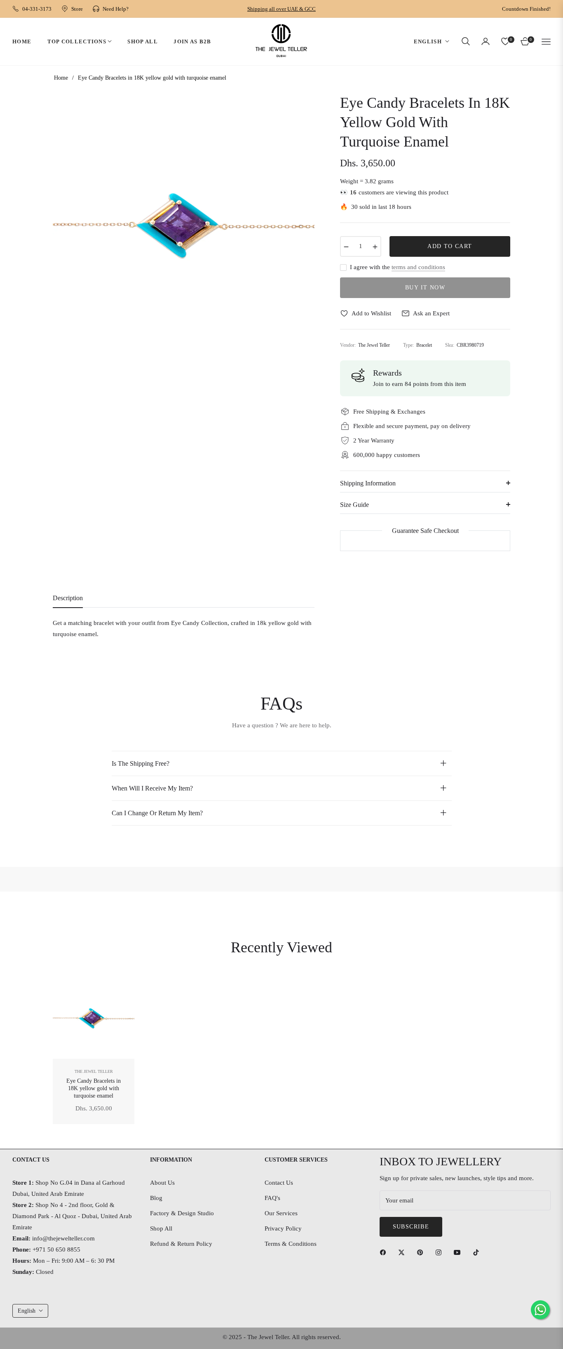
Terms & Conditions (291, 1243)
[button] (466, 41)
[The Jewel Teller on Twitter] (403, 1252)
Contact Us (279, 1182)
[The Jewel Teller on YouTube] (459, 1252)
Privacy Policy (283, 1228)
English (428, 41)
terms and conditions (418, 267)
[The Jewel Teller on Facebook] (385, 1252)
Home (61, 78)
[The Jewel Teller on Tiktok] (478, 1252)
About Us (162, 1182)
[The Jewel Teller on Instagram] (440, 1252)
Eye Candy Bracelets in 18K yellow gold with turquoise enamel (93, 1088)
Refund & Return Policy (181, 1243)
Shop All (161, 1228)
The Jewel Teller (94, 1071)
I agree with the (397, 267)
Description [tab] (68, 597)
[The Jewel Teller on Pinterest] (422, 1252)
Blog (156, 1198)
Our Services (281, 1213)
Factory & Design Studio (182, 1213)
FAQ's (272, 1198)
